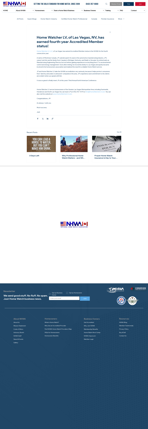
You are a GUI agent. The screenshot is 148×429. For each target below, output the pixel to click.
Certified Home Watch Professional (74, 19)
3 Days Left (34, 155)
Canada (94, 19)
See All (119, 132)
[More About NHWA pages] (33, 10)
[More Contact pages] (144, 10)
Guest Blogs (32, 19)
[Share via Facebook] (38, 119)
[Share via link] (52, 119)
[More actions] (110, 32)
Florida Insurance (107, 19)
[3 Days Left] (41, 144)
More (120, 19)
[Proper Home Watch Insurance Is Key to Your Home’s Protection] (106, 144)
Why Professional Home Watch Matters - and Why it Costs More (74, 156)
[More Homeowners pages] (52, 10)
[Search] (106, 4)
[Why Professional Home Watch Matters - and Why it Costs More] (74, 144)
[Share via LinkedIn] (48, 119)
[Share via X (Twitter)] (43, 119)
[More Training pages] (118, 10)
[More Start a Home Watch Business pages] (82, 10)
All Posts (20, 19)
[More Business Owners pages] (103, 10)
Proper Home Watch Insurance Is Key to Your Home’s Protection (105, 156)
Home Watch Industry (49, 19)
